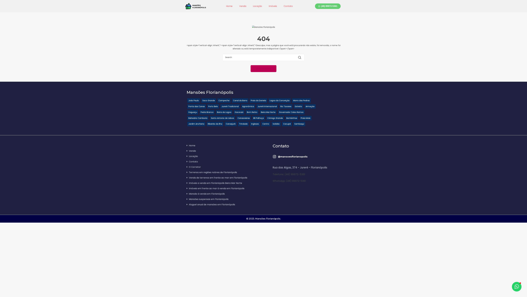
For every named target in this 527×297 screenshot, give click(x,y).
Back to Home (263, 68)
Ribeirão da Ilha (215, 124)
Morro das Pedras (301, 100)
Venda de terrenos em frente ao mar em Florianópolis (218, 177)
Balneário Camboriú (197, 118)
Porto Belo (213, 106)
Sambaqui (299, 124)
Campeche (223, 100)
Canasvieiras (244, 118)
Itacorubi (239, 112)
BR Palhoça (258, 118)
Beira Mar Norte (268, 112)
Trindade (243, 124)
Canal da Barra (240, 100)
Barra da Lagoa (224, 112)
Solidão (276, 124)
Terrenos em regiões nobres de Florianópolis (213, 172)
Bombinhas (291, 118)
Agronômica (248, 106)
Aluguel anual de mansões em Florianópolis (212, 204)
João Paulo (193, 100)
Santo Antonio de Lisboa (222, 118)
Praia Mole (305, 118)
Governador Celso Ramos (291, 112)
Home (229, 6)
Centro (265, 124)
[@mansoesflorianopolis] (274, 156)
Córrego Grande (275, 118)
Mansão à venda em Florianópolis (207, 193)
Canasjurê (231, 124)
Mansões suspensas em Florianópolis (209, 199)
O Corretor (195, 167)
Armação (310, 106)
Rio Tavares (285, 106)
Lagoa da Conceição (280, 100)
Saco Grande (208, 100)
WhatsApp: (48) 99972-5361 (289, 181)
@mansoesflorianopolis (293, 156)
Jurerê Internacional (267, 106)
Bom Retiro (252, 112)
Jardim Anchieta (196, 124)
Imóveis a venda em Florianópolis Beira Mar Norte (215, 183)
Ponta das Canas (196, 106)
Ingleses (255, 124)
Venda (242, 6)
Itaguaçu (192, 112)
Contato (288, 6)
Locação (257, 6)
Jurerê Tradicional (230, 106)
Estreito (298, 106)
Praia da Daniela (258, 100)
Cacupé (287, 124)
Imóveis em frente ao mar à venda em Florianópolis (216, 188)
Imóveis (273, 6)
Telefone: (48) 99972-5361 (289, 174)
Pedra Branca (207, 112)
